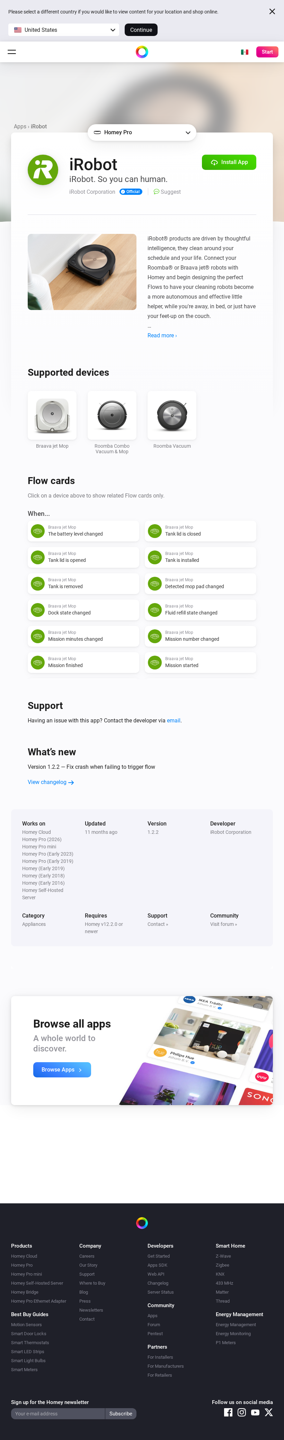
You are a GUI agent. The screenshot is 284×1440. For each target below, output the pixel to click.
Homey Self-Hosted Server (37, 1283)
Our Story (88, 1265)
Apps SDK (157, 1265)
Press (85, 1301)
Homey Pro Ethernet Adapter (38, 1301)
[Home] (142, 52)
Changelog (158, 1283)
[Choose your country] (244, 52)
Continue (141, 30)
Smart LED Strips (27, 1351)
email (173, 720)
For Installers (160, 1357)
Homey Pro (22, 1265)
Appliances (34, 924)
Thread (223, 1301)
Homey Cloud (24, 1256)
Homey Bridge (24, 1292)
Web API (156, 1274)
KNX (220, 1274)
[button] (63, 30)
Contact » (158, 924)
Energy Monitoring (233, 1333)
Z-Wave (223, 1256)
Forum (154, 1324)
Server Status (161, 1292)
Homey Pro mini (26, 1274)
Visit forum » (223, 924)
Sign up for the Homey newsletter (50, 1402)
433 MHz (224, 1283)
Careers (87, 1256)
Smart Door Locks (28, 1333)
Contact (87, 1319)
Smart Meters (24, 1369)
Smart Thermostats (30, 1342)
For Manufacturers (166, 1366)
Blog (83, 1292)
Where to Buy (92, 1283)
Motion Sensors (26, 1324)
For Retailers (160, 1375)
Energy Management (236, 1324)
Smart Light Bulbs (28, 1360)
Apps (20, 126)
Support (87, 1274)
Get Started (159, 1256)
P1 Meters (226, 1342)
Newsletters (91, 1310)
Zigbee (222, 1265)
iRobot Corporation (230, 832)
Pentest (155, 1333)
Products (21, 1246)
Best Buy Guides (29, 1314)
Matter (222, 1292)
